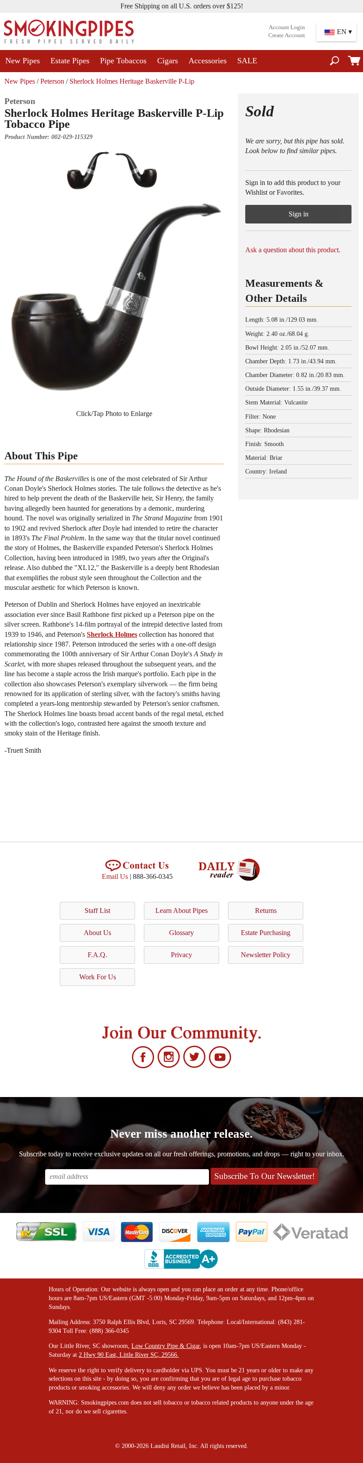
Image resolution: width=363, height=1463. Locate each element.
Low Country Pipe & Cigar (165, 1346)
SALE (247, 60)
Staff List (97, 910)
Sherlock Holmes (112, 634)
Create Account (286, 35)
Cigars (167, 60)
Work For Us (97, 977)
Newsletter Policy (265, 955)
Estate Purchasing (265, 932)
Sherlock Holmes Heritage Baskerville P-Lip (132, 81)
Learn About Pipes (181, 910)
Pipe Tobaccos (123, 60)
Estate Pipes (69, 60)
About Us (97, 932)
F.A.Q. (97, 955)
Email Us (115, 876)
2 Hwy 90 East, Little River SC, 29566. (129, 1354)
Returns (266, 910)
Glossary (181, 932)
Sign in (299, 214)
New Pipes (22, 60)
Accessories (208, 60)
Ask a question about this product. (292, 250)
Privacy (181, 955)
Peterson (52, 81)
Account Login (287, 27)
